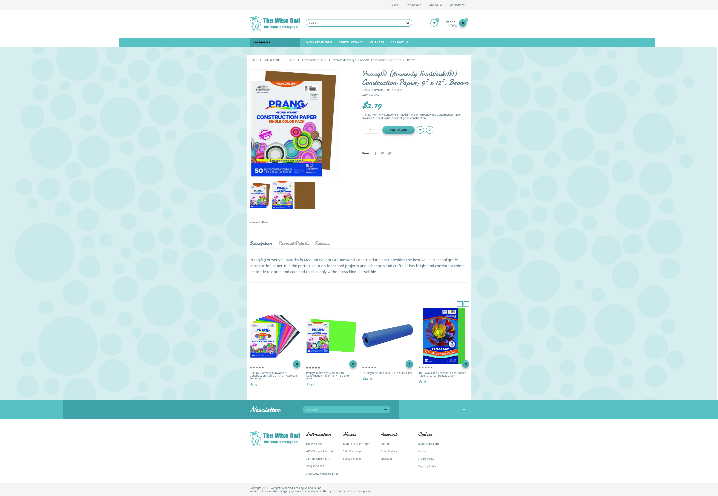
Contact (385, 443)
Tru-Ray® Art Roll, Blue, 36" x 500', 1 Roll (387, 372)
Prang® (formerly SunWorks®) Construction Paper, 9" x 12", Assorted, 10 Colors (274, 375)
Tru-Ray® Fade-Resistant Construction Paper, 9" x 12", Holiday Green (442, 374)
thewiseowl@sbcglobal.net (322, 473)
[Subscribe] (385, 409)
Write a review (370, 95)
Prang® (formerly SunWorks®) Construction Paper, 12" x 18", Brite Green (328, 375)
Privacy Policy (426, 458)
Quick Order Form (429, 443)
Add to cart (398, 130)
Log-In (422, 451)
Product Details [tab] (293, 243)
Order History (389, 451)
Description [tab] (261, 243)
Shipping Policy (427, 466)
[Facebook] (464, 409)
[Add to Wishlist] (420, 130)
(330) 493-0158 (315, 466)
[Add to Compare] (429, 130)
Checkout (386, 458)
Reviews (322, 243)
